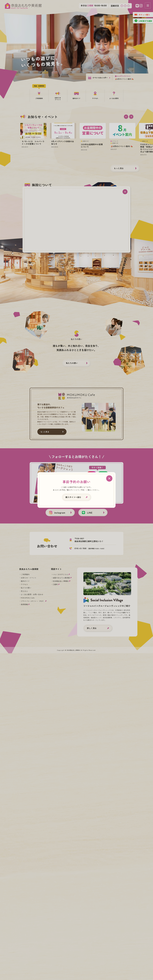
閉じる (109, 478)
